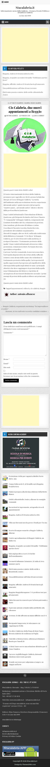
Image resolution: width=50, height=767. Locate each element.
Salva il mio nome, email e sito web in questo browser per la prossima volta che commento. (21, 375)
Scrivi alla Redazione (10, 734)
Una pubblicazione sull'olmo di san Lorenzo (20, 88)
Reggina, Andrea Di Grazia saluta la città (18, 74)
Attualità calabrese (16, 103)
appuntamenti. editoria (21, 288)
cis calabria (34, 288)
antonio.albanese (12, 116)
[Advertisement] (25, 45)
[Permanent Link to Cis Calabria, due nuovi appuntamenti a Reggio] (25, 135)
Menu (6, 2)
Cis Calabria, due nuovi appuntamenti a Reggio (25, 109)
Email (6, 363)
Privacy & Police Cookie (11, 736)
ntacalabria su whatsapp (11, 720)
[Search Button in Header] (47, 22)
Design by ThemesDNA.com (25, 764)
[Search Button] (25, 675)
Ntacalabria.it (25, 7)
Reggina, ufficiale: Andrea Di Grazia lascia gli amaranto (24, 84)
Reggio (42, 288)
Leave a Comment (39, 116)
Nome (6, 359)
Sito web (7, 367)
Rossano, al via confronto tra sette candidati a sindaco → (27, 311)
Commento (8, 333)
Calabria (27, 103)
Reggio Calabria (36, 103)
